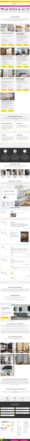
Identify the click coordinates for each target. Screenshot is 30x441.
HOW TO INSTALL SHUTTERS (26, 427)
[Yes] (27, 228)
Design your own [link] (11, 66)
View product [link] (4, 66)
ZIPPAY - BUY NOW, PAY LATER (19, 432)
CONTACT (18, 424)
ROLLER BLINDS (12, 423)
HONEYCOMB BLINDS (12, 422)
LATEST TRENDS (12, 430)
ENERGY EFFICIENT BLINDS (13, 429)
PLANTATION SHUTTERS (13, 424)
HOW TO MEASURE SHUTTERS (26, 423)
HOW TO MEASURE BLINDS (26, 422)
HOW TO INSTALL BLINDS (26, 426)
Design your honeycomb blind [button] (5, 317)
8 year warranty (19, 1)
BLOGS (17, 423)
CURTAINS (11, 426)
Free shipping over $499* (7, 1)
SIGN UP (8, 425)
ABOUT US (18, 422)
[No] (28, 228)
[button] (8, 42)
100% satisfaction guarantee (13, 1)
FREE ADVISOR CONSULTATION (19, 427)
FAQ (17, 426)
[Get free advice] (28, 1)
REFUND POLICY (18, 433)
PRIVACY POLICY (18, 435)
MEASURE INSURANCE (25, 424)
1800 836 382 (2, 1)
